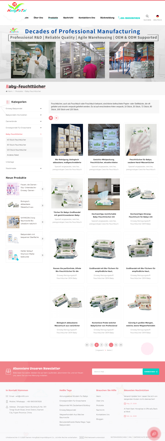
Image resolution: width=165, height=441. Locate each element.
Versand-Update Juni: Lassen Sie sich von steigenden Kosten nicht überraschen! (140, 397)
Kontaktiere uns (87, 17)
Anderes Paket (13, 155)
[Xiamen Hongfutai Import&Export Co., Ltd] (17, 7)
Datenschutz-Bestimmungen (146, 437)
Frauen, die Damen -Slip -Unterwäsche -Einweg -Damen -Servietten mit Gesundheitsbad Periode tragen (29, 188)
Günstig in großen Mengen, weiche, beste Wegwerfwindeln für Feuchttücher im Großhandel (140, 324)
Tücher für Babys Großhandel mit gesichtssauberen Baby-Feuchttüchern (67, 214)
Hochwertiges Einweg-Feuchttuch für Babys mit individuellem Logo (141, 215)
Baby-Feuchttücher (14, 134)
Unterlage (10, 162)
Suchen (147, 20)
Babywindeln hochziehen (16, 115)
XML (130, 437)
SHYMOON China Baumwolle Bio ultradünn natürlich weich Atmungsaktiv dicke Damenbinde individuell (29, 221)
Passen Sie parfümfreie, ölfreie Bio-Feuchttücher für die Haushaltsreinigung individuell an (67, 270)
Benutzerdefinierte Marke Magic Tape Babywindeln (75, 423)
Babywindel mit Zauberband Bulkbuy (75, 405)
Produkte (53, 17)
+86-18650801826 (130, 18)
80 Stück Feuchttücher (16, 145)
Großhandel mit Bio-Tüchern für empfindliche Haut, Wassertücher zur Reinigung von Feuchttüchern (103, 270)
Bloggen (99, 419)
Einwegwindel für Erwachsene (18, 128)
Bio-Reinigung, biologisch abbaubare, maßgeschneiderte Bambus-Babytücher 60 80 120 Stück (67, 161)
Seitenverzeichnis (119, 437)
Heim (10, 91)
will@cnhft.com (22, 396)
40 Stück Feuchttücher (16, 140)
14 (116, 345)
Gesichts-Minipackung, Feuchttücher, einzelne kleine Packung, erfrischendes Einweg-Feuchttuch (104, 161)
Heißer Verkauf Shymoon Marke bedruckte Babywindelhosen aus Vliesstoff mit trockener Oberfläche (30, 254)
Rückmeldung (107, 17)
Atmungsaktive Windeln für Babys (74, 396)
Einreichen (149, 372)
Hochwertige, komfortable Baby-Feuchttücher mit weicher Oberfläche (104, 215)
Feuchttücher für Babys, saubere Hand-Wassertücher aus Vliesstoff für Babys (141, 161)
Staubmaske (11, 168)
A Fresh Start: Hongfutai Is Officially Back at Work (140, 410)
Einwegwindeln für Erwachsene (73, 401)
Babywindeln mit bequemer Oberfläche (30, 235)
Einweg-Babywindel (14, 108)
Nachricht (68, 17)
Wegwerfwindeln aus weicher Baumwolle (72, 416)
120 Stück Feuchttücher (16, 150)
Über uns (38, 17)
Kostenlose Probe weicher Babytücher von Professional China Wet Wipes (104, 324)
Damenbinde (11, 121)
